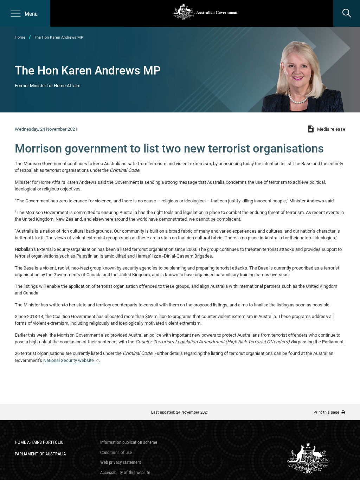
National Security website (68, 360)
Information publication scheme (128, 442)
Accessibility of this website (125, 472)
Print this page (327, 412)
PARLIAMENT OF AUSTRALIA (40, 453)
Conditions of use (116, 452)
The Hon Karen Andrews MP (58, 37)
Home (20, 37)
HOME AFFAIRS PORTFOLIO (39, 442)
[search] (346, 13)
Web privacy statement (120, 462)
